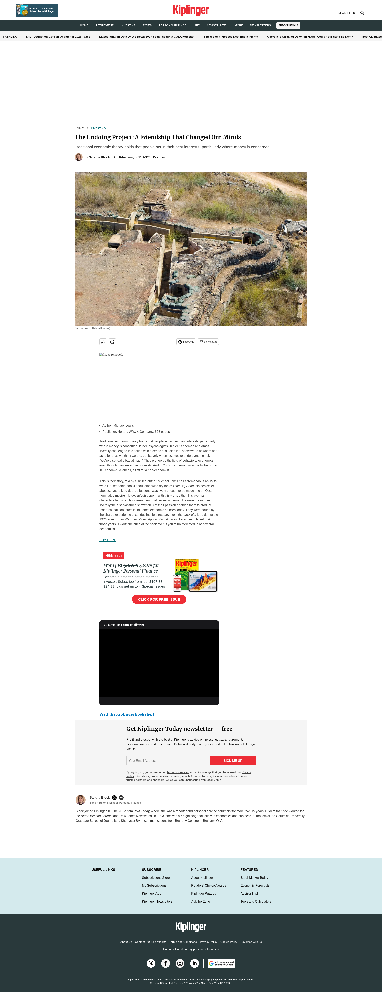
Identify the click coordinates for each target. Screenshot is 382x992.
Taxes (147, 25)
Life (197, 25)
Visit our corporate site (240, 983)
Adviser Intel (217, 25)
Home (79, 128)
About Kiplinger (202, 881)
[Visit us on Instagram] (180, 967)
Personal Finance (172, 25)
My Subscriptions (154, 889)
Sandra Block (99, 157)
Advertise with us (251, 945)
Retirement (105, 25)
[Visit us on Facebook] (165, 967)
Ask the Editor (201, 905)
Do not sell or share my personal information (191, 953)
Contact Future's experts (150, 945)
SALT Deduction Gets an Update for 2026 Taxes (58, 36)
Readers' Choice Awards (208, 889)
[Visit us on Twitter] (151, 967)
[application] (159, 663)
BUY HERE (107, 540)
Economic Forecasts (255, 889)
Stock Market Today (254, 881)
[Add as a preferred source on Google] (219, 967)
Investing (128, 25)
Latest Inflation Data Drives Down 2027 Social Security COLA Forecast (146, 36)
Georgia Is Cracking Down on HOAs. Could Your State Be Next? (310, 36)
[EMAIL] (122, 797)
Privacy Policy (208, 945)
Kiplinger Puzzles (203, 897)
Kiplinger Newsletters (157, 905)
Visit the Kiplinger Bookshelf (126, 714)
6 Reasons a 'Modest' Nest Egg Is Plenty (231, 36)
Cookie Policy (228, 945)
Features (159, 157)
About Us (126, 945)
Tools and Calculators (256, 905)
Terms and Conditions (183, 945)
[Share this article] (103, 341)
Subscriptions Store (156, 881)
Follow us (188, 341)
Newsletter (210, 341)
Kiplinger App (151, 897)
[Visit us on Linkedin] (194, 967)
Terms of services (178, 772)
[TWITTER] (115, 797)
